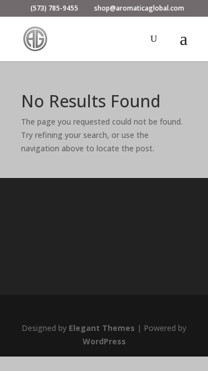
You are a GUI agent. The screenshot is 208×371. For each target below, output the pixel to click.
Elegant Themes (102, 328)
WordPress (104, 341)
